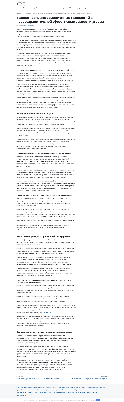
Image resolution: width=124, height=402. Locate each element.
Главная (18, 13)
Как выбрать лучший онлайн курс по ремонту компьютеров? (37, 378)
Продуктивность (54, 8)
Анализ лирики (21, 395)
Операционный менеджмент (76, 392)
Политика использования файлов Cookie (72, 387)
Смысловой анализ (22, 8)
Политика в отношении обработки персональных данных (39, 387)
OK (98, 400)
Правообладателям (22, 390)
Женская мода (32, 392)
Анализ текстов (97, 8)
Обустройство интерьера (39, 8)
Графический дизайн (45, 392)
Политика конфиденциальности (97, 387)
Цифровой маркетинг (84, 8)
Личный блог (27, 13)
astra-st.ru (47, 312)
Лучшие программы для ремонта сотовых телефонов (89, 378)
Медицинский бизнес (68, 8)
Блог (17, 387)
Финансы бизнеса (59, 392)
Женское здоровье (92, 392)
